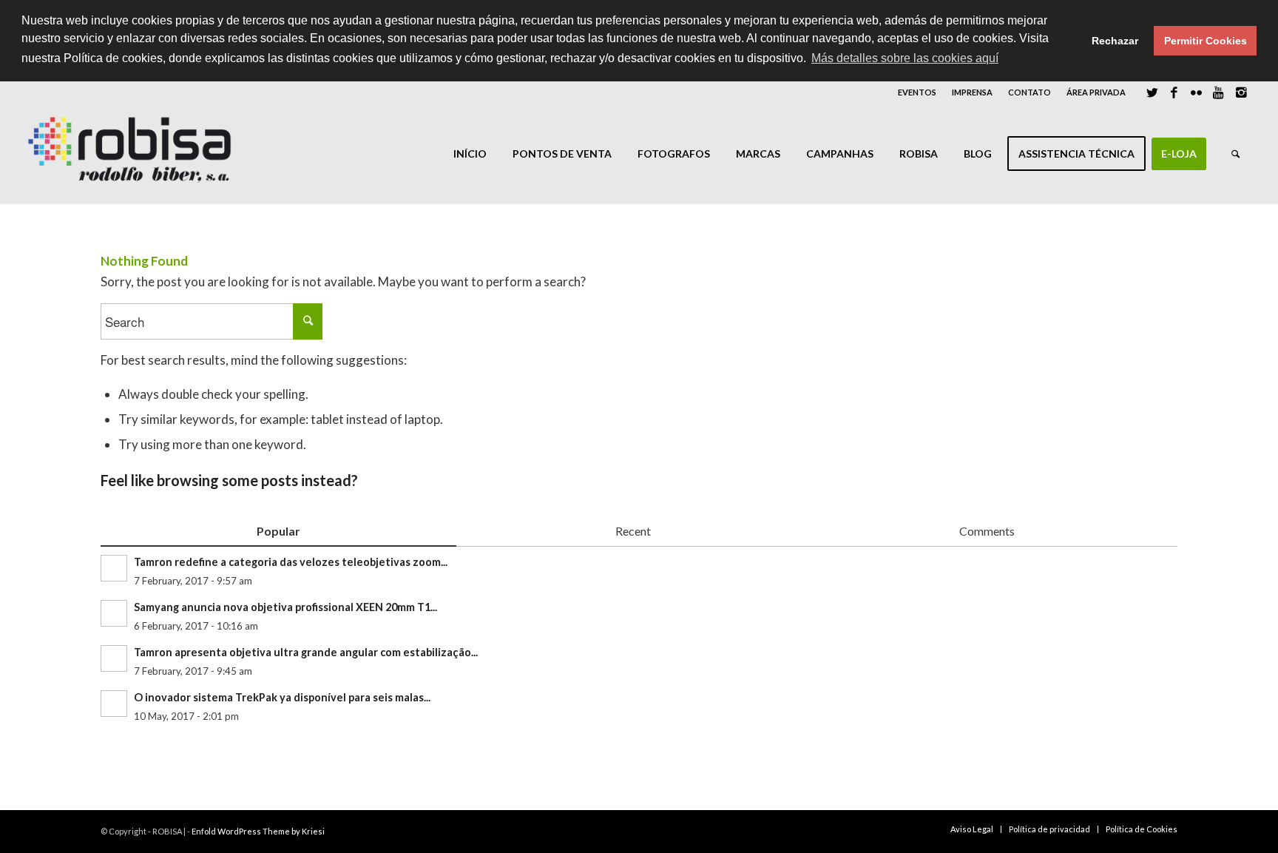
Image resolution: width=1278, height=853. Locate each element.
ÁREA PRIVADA (1096, 92)
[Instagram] (1241, 92)
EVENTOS (917, 92)
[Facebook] (1174, 92)
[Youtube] (1218, 92)
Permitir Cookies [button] (1205, 41)
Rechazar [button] (1115, 41)
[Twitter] (1152, 92)
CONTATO (1029, 92)
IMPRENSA (972, 92)
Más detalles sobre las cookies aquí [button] (904, 58)
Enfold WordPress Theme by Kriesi (258, 831)
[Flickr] (1196, 92)
